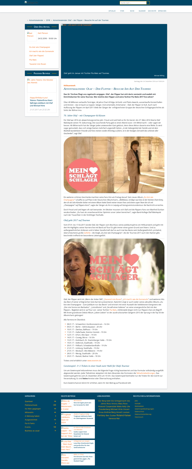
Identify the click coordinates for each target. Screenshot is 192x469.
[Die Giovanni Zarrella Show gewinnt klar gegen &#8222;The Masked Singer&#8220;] (66, 464)
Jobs (136, 401)
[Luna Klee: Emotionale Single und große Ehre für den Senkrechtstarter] (66, 450)
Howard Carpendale (107, 406)
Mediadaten (139, 406)
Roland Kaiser (124, 415)
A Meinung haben (32, 416)
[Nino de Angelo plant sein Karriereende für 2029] (66, 410)
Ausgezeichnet (31, 420)
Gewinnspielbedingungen (144, 409)
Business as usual (32, 431)
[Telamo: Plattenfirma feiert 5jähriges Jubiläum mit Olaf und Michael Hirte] (41, 93)
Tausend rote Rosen (113, 299)
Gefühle (87, 233)
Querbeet (29, 401)
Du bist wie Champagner (39, 47)
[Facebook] (38, 36)
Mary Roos (123, 403)
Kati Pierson (43, 33)
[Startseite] (25, 20)
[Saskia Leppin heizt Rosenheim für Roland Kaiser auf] (66, 437)
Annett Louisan (123, 412)
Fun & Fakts (30, 423)
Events (28, 427)
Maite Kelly (121, 406)
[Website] (48, 36)
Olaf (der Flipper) (36, 55)
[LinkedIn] (42, 36)
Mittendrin (29, 412)
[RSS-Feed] (165, 3)
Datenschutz (139, 411)
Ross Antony (112, 403)
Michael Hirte (117, 409)
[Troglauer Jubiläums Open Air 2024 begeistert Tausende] (66, 423)
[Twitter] (40, 36)
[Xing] (44, 36)
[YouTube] (159, 3)
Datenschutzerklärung (143, 414)
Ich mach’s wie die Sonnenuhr (135, 299)
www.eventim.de (94, 360)
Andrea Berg (110, 412)
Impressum (139, 417)
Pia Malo (113, 310)
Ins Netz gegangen (33, 409)
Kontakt (137, 403)
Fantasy (101, 415)
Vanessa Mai (114, 418)
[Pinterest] (46, 36)
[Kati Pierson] (32, 36)
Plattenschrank (31, 405)
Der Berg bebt (104, 401)
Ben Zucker (111, 415)
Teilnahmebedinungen (145, 373)
